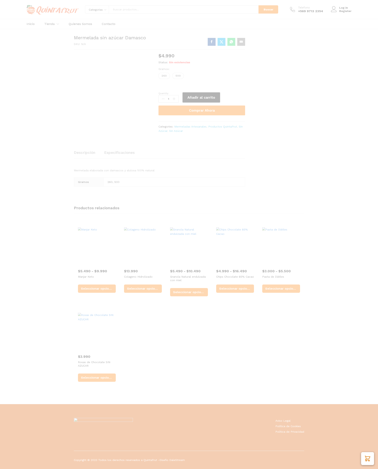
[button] (367, 458)
